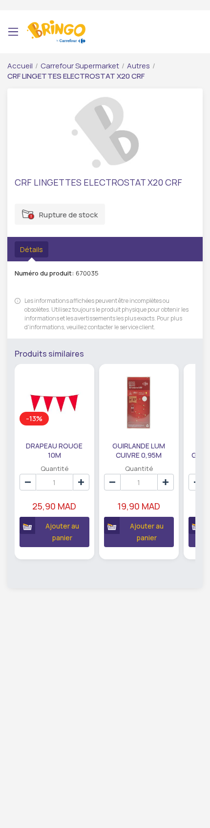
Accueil (20, 66)
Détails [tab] (31, 249)
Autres (138, 66)
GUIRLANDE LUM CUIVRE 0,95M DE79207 (138, 450)
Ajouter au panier (62, 531)
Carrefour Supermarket (80, 66)
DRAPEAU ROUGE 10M (54, 450)
